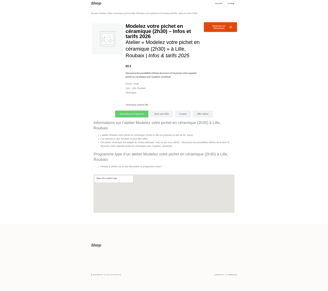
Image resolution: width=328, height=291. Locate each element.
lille (110, 13)
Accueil (218, 3)
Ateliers (103, 13)
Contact (219, 275)
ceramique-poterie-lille (124, 13)
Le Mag (231, 3)
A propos (232, 275)
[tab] (131, 114)
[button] (220, 27)
